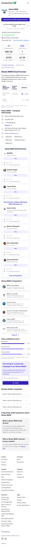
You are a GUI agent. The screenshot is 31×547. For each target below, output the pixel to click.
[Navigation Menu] (28, 2)
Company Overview (8, 65)
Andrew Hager (12, 170)
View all (14, 335)
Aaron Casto (11, 208)
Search (17, 383)
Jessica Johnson (12, 259)
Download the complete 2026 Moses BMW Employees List (15, 203)
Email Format (20, 65)
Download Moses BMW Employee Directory (15, 19)
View (15, 158)
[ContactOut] (9, 3)
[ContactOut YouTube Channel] (6, 539)
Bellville (10, 153)
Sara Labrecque (12, 243)
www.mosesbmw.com (12, 133)
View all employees (15, 276)
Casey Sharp (11, 186)
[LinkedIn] (9, 15)
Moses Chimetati (13, 226)
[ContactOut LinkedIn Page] (2, 539)
